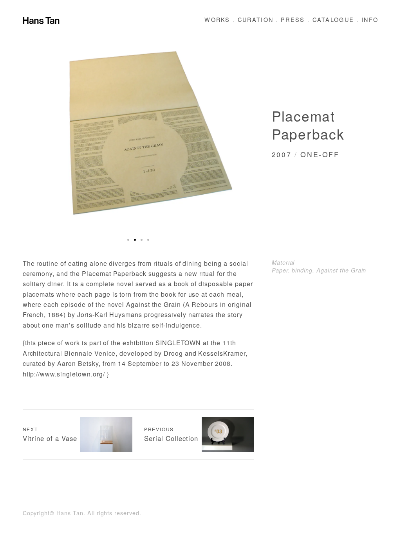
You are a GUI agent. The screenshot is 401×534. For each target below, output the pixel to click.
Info (369, 19)
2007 (282, 154)
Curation (255, 19)
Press (293, 19)
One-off (319, 154)
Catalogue (333, 19)
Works (217, 19)
